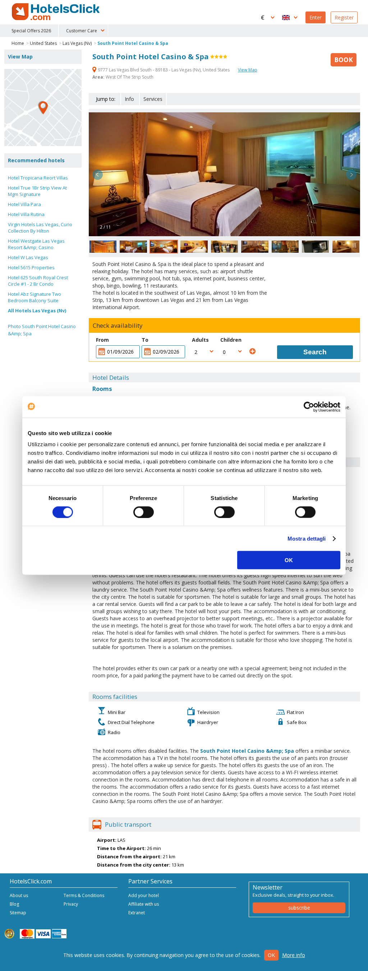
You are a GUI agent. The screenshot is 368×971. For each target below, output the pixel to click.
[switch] (143, 512)
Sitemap (18, 913)
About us (19, 895)
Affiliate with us (143, 904)
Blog (14, 904)
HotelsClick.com (56, 12)
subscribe (299, 907)
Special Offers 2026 (31, 31)
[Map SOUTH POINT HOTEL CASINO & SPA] (43, 107)
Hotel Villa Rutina (26, 214)
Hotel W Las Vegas (28, 257)
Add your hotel (143, 895)
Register (344, 17)
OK (289, 560)
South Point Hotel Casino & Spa (132, 43)
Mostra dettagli (307, 538)
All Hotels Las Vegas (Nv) (37, 310)
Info (129, 98)
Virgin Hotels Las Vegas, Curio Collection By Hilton (40, 227)
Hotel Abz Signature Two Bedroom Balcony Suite (34, 297)
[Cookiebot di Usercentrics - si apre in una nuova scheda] (308, 406)
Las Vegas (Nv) (77, 43)
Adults (200, 339)
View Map (247, 70)
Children (231, 339)
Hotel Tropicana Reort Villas (38, 177)
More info (293, 955)
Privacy (71, 904)
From (102, 339)
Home (18, 43)
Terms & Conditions (84, 895)
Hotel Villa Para (24, 204)
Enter (315, 17)
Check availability (118, 325)
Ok (271, 955)
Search (315, 352)
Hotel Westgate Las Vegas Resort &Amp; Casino (36, 244)
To (145, 339)
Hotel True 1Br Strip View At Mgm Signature (37, 191)
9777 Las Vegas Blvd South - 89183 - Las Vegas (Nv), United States (164, 70)
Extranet (136, 913)
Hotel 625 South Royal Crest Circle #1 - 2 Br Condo (38, 280)
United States (43, 43)
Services (152, 98)
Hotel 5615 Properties (31, 267)
